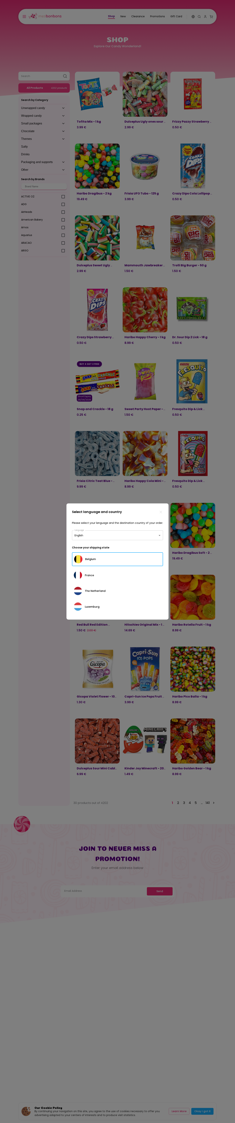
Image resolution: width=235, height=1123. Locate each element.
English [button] (79, 535)
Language (79, 530)
